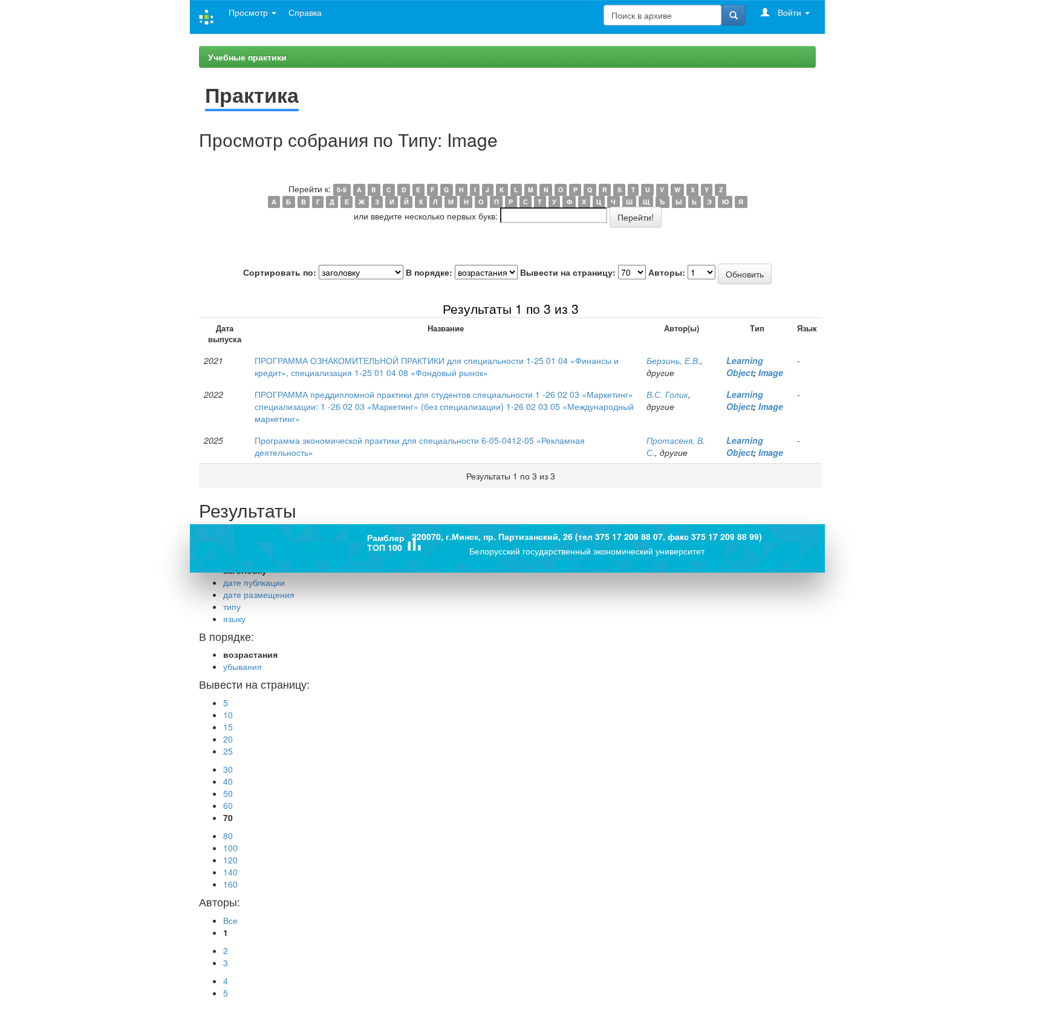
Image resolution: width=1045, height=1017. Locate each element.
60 (228, 805)
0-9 (342, 189)
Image (770, 372)
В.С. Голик (667, 394)
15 (228, 727)
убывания (242, 666)
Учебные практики (247, 57)
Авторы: (666, 272)
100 (230, 848)
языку (234, 618)
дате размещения (259, 594)
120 (230, 860)
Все (230, 920)
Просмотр (249, 12)
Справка (305, 12)
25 (228, 751)
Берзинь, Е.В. (673, 360)
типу (232, 606)
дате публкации (254, 582)
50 (228, 793)
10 (228, 715)
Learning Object (744, 366)
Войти (789, 12)
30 (228, 769)
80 (228, 836)
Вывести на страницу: (568, 272)
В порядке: (429, 272)
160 (230, 884)
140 (230, 872)
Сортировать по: (279, 272)
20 (228, 739)
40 (228, 781)
